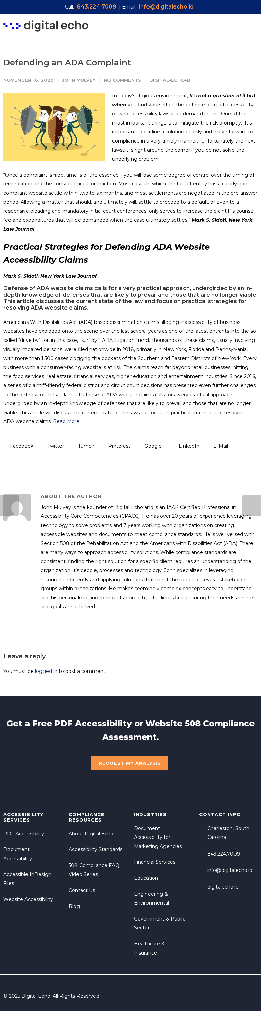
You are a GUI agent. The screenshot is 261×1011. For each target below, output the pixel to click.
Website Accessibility (28, 899)
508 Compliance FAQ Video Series (94, 870)
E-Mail (220, 446)
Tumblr (85, 446)
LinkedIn (188, 446)
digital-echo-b (169, 80)
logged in (46, 671)
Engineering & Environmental (151, 898)
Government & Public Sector (159, 923)
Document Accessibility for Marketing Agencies (158, 837)
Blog (74, 906)
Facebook (20, 446)
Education (146, 878)
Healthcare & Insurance (149, 948)
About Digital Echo (91, 834)
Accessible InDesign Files (27, 878)
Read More (66, 421)
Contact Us (82, 890)
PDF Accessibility (93, 723)
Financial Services (154, 862)
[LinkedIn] (251, 996)
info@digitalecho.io (230, 870)
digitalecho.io (223, 887)
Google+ (154, 446)
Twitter (55, 446)
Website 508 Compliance (200, 723)
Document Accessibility (17, 854)
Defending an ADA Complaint (67, 62)
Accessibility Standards (95, 849)
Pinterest (118, 446)
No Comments (122, 80)
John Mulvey (78, 80)
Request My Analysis (130, 763)
